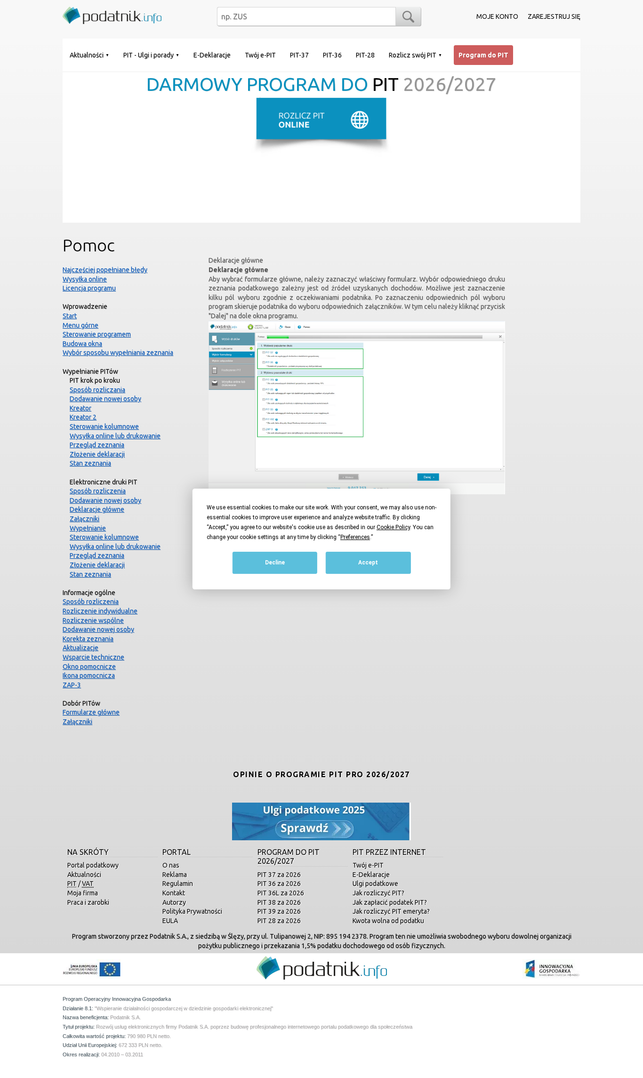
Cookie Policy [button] (393, 527)
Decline (275, 563)
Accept (368, 563)
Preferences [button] (355, 537)
